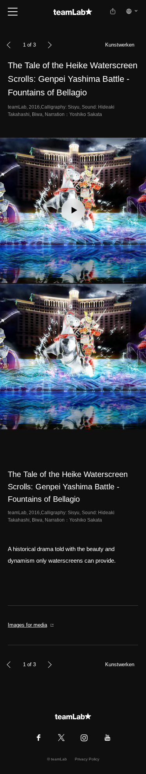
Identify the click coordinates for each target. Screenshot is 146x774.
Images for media (27, 625)
